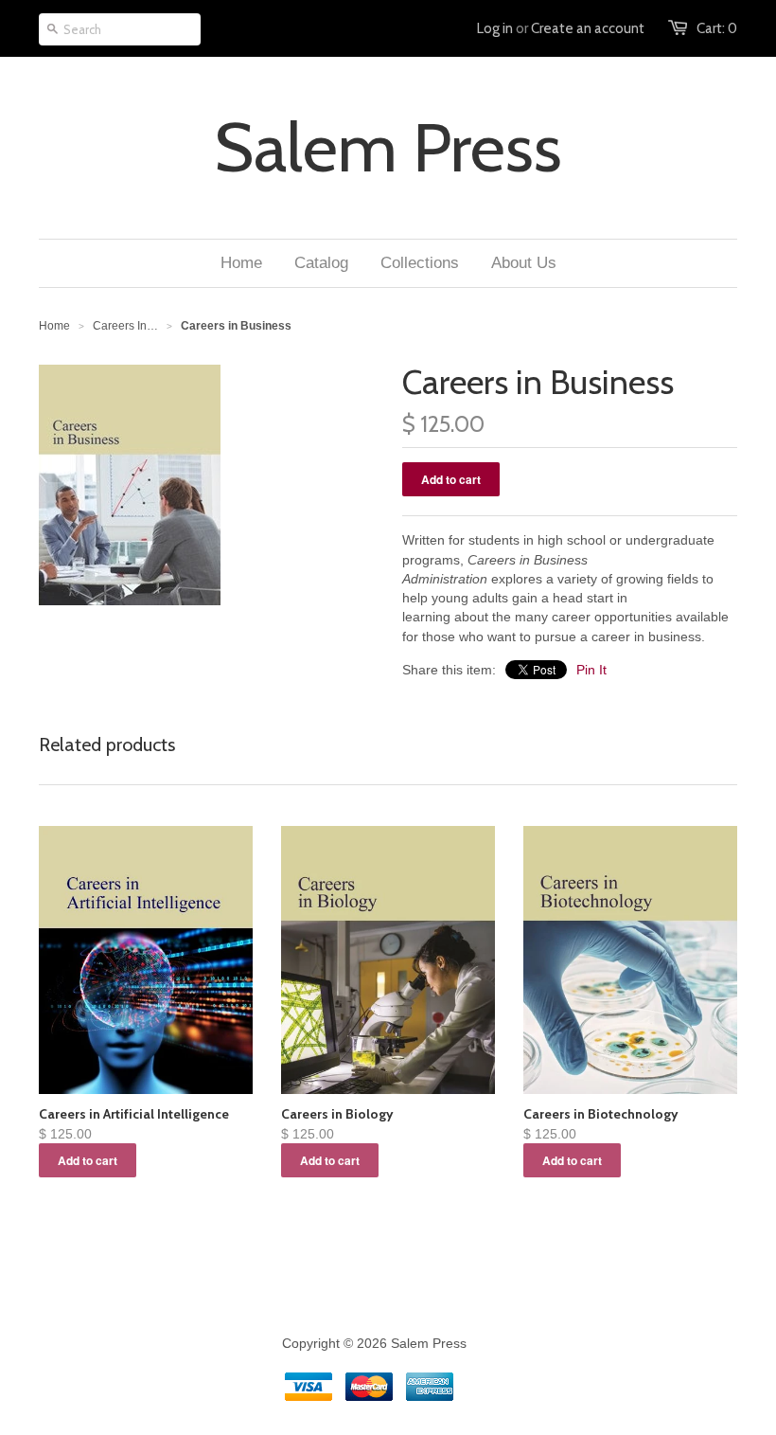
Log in (495, 28)
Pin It (591, 669)
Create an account (587, 28)
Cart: (717, 28)
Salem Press (388, 148)
